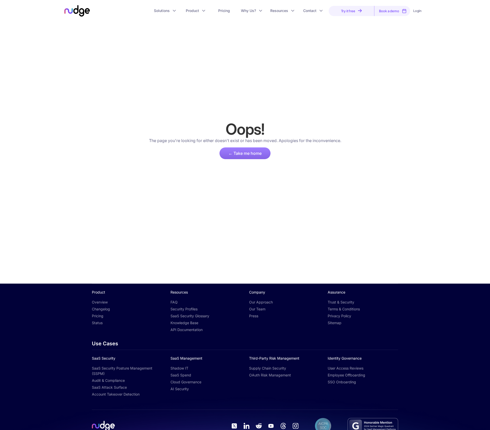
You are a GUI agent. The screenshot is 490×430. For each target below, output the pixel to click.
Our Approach (261, 302)
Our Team (257, 309)
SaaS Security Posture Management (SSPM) (122, 371)
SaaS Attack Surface (109, 387)
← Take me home (245, 153)
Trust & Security (341, 302)
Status (97, 323)
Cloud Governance (185, 382)
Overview (100, 302)
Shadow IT (179, 368)
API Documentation (186, 329)
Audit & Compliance (108, 380)
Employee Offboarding (346, 375)
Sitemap (334, 323)
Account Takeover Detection (116, 394)
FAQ (174, 302)
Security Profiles (184, 309)
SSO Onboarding (342, 382)
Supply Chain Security (267, 368)
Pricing (97, 316)
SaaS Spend (180, 375)
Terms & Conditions (344, 309)
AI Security (179, 389)
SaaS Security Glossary (189, 316)
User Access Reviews (345, 368)
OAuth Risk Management (270, 375)
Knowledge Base (184, 323)
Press (253, 316)
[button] (165, 11)
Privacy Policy (339, 316)
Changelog (101, 309)
